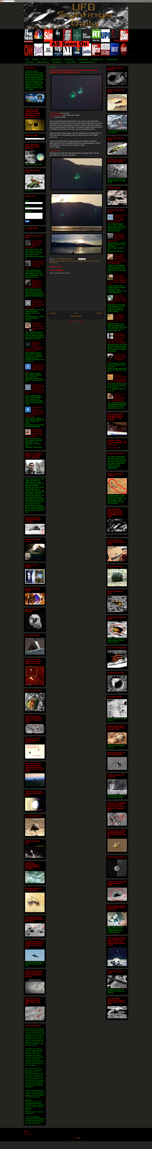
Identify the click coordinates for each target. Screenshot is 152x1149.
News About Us (30, 62)
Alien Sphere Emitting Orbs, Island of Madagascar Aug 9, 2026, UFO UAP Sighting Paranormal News (34, 346)
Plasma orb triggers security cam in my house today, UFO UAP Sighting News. (34, 265)
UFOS (53, 262)
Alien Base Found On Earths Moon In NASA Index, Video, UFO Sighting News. (117, 358)
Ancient (56, 261)
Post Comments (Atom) (79, 321)
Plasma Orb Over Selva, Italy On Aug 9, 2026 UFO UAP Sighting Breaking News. (34, 368)
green (84, 261)
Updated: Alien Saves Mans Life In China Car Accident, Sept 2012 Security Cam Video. (117, 299)
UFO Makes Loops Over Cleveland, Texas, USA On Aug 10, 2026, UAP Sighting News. (34, 304)
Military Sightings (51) (43, 62)
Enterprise (80, 261)
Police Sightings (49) (111, 59)
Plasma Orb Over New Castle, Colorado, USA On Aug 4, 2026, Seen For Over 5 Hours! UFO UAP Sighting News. (34, 412)
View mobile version (76, 316)
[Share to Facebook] (83, 259)
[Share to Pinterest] (85, 259)
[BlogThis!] (80, 259)
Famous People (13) (55, 59)
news (92, 261)
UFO (51, 262)
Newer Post (53, 313)
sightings (98, 261)
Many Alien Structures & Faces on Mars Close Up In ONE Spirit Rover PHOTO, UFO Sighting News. (117, 378)
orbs (95, 261)
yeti (57, 262)
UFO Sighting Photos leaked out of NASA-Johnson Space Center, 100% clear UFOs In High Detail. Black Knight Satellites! (116, 338)
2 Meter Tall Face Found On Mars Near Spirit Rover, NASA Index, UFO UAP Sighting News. (34, 433)
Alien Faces (35, 59)
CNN (71, 261)
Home (27, 59)
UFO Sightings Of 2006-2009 (87, 62)
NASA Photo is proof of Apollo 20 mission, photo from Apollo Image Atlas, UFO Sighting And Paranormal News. (117, 279)
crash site (75, 261)
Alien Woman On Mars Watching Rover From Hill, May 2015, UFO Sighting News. (116, 237)
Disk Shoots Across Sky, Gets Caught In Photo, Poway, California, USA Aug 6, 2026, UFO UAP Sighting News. (34, 389)
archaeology (61, 261)
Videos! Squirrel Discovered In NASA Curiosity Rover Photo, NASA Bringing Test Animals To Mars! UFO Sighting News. (117, 259)
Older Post (99, 313)
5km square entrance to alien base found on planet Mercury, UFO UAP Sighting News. (33, 283)
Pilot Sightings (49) (82, 59)
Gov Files (44, 59)
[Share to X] (82, 259)
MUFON (88, 261)
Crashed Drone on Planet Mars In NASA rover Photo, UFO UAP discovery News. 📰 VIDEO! (34, 326)
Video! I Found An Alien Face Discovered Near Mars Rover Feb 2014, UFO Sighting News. (116, 397)
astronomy (67, 261)
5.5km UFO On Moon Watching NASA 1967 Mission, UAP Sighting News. (33, 244)
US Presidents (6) (69, 59)
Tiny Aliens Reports (70, 62)
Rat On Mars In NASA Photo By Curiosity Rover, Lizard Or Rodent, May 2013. (116, 318)
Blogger (78, 1138)
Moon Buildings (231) (97, 59)
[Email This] (79, 259)
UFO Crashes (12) (57, 62)
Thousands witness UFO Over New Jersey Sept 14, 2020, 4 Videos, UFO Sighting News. (116, 218)
